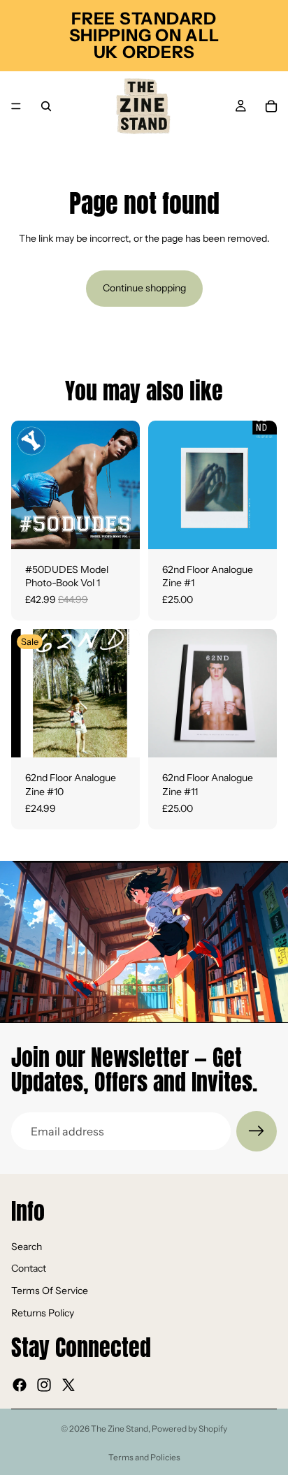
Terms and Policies (144, 1457)
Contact (28, 1268)
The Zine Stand (119, 1428)
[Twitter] (68, 1384)
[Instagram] (44, 1384)
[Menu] (16, 106)
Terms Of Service (49, 1290)
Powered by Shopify (189, 1428)
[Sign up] (256, 1131)
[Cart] (271, 106)
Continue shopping (144, 288)
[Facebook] (19, 1384)
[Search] (46, 106)
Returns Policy (42, 1312)
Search (26, 1246)
